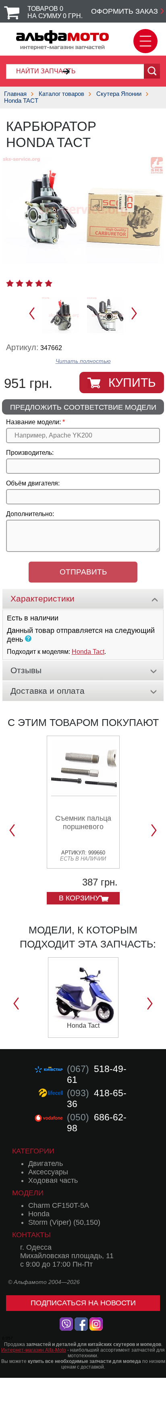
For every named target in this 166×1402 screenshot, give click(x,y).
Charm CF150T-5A (58, 1205)
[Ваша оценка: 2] (19, 283)
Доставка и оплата (47, 690)
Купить (132, 382)
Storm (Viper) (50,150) (64, 1222)
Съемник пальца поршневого (83, 822)
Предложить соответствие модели (83, 407)
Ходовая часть (53, 1180)
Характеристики (42, 598)
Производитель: (30, 452)
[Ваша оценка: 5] (48, 283)
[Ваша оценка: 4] (39, 283)
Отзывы (26, 670)
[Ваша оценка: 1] (10, 283)
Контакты (31, 1235)
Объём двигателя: (33, 483)
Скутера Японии (118, 93)
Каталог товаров (61, 93)
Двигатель (45, 1163)
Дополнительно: (30, 513)
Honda (39, 1214)
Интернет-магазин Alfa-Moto (33, 1350)
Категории (33, 1151)
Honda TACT (21, 100)
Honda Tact (88, 651)
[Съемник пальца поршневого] (84, 793)
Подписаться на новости (83, 1303)
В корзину (79, 898)
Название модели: (33, 422)
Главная (15, 93)
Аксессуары (48, 1172)
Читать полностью (83, 361)
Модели (28, 1193)
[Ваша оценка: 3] (29, 283)
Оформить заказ (124, 11)
